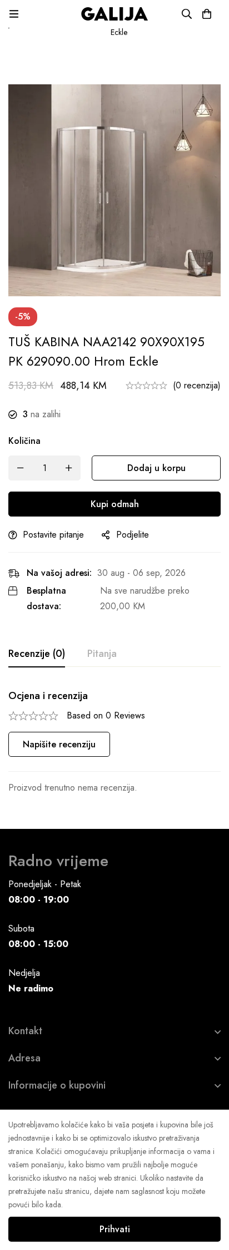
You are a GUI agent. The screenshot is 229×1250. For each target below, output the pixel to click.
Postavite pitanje (53, 534)
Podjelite (132, 534)
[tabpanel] (114, 743)
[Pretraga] (187, 13)
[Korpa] (207, 13)
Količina (24, 440)
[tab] (36, 654)
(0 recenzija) (197, 385)
